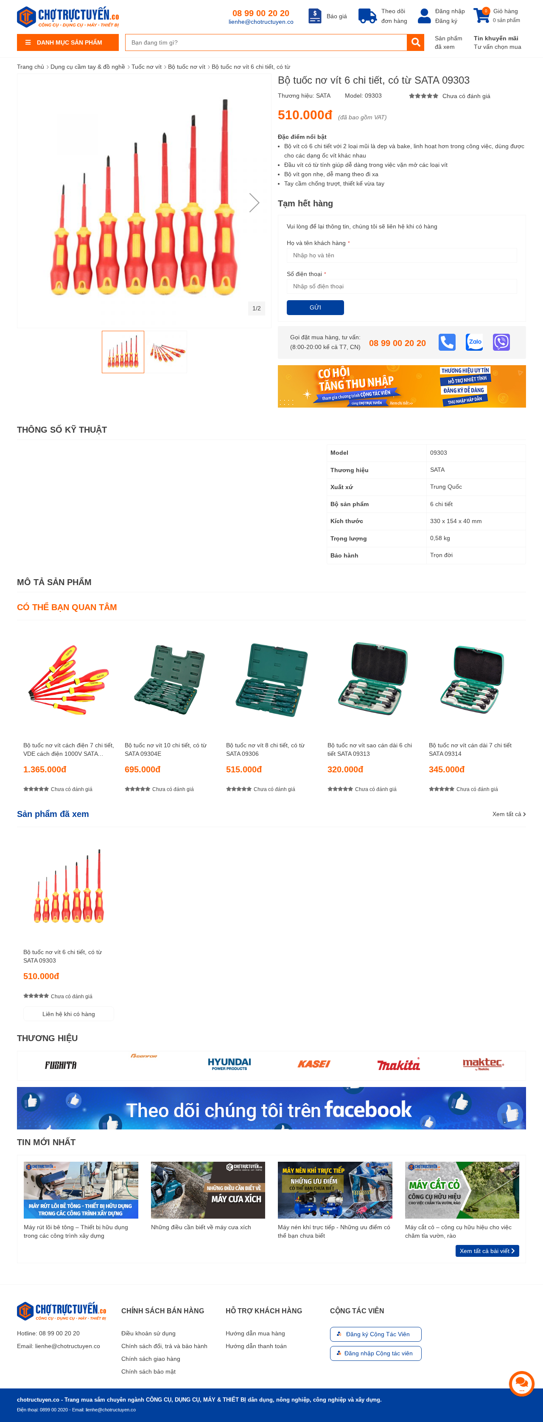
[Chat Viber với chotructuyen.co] (501, 341)
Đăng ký (446, 20)
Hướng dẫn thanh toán (256, 1346)
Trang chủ (30, 66)
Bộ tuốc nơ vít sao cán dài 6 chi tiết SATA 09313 (369, 749)
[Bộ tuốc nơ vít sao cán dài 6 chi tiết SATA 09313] (372, 677)
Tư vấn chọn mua (497, 46)
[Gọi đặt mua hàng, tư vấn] (448, 341)
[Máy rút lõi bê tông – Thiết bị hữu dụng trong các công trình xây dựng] (81, 1189)
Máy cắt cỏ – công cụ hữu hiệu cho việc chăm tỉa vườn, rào (458, 1231)
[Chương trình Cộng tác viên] (402, 386)
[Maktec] (483, 1063)
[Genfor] (144, 1055)
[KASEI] (314, 1063)
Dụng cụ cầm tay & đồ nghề (87, 66)
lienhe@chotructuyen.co (261, 21)
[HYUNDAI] (229, 1063)
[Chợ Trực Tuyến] (271, 1107)
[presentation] (519, 714)
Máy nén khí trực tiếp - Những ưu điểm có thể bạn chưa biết (334, 1231)
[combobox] (266, 42)
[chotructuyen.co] (68, 17)
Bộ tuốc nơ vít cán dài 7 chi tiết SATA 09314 (470, 749)
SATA (323, 95)
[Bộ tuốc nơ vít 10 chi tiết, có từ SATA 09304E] (170, 677)
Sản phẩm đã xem (448, 42)
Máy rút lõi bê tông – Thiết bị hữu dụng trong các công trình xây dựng (76, 1231)
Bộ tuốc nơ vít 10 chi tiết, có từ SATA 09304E (166, 749)
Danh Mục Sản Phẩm (69, 42)
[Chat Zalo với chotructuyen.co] (475, 341)
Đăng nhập (450, 11)
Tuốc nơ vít (147, 66)
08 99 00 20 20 (260, 13)
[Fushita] (60, 1064)
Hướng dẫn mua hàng (255, 1333)
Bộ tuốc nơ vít (186, 66)
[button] (255, 203)
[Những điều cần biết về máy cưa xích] (208, 1189)
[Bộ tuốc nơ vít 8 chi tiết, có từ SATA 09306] (271, 677)
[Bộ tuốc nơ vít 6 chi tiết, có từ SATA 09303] (68, 884)
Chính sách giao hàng (150, 1358)
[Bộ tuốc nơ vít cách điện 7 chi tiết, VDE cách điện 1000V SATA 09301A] (68, 677)
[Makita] (399, 1063)
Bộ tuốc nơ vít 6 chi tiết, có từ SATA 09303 (62, 956)
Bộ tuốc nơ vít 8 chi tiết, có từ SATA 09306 (265, 749)
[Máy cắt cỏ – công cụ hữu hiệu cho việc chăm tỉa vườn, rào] (462, 1189)
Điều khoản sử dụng (148, 1333)
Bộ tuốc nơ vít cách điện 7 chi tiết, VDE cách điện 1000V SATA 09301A (68, 750)
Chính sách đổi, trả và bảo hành (164, 1346)
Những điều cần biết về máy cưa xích (201, 1227)
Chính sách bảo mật (148, 1371)
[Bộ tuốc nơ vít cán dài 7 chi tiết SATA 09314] (474, 677)
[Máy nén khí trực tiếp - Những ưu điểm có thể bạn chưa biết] (335, 1189)
